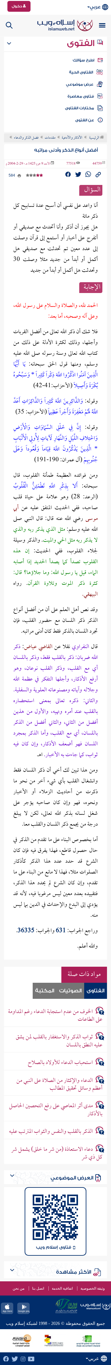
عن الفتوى (84, 120)
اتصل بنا (38, 1288)
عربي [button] (95, 7)
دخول (17, 6)
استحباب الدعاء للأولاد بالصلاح (60, 1063)
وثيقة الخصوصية (92, 1288)
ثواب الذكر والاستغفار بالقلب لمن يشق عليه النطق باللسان (59, 1041)
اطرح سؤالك (83, 60)
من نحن (18, 1288)
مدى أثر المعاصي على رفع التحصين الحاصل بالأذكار (55, 1110)
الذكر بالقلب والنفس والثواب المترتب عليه (51, 1132)
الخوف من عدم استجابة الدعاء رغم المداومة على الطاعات (55, 1016)
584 (12, 175)
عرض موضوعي (79, 84)
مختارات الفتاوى (79, 108)
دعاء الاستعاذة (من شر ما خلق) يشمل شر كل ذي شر (56, 1153)
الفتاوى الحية (81, 72)
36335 (26, 931)
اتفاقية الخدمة (62, 1288)
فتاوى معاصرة (81, 96)
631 (61, 931)
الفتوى (82, 43)
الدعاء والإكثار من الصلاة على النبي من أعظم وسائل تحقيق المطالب (59, 1085)
